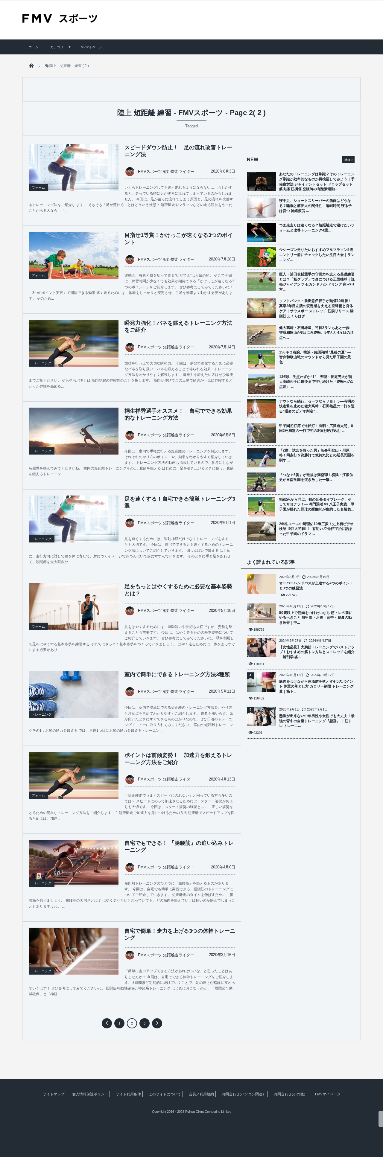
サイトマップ (53, 1094)
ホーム (33, 47)
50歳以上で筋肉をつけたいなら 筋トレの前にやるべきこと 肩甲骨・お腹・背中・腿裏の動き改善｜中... (315, 618)
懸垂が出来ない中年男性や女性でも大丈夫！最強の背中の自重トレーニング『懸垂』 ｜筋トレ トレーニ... (317, 721)
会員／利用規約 (201, 1094)
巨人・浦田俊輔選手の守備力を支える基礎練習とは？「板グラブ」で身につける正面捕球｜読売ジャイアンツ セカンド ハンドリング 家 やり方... (317, 281)
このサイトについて (165, 1094)
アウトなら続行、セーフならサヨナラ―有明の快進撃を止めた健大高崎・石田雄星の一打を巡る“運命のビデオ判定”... (317, 406)
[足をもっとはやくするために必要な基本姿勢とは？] (73, 613)
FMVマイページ (90, 47)
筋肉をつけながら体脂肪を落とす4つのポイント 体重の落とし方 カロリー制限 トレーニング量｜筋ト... (316, 686)
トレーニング (41, 363)
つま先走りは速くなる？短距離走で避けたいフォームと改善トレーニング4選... (317, 227)
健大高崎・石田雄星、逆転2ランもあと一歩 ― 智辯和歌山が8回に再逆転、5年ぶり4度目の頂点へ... (316, 333)
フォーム (38, 187)
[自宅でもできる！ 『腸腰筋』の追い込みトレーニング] (73, 862)
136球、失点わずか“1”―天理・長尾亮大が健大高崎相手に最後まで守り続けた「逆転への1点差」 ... (316, 382)
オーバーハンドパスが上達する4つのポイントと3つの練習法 (316, 585)
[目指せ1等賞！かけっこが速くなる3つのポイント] (73, 262)
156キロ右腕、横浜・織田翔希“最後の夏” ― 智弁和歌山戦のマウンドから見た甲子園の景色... (315, 357)
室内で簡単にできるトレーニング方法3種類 (177, 674)
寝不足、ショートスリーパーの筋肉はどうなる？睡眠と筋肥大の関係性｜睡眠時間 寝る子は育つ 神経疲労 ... (315, 206)
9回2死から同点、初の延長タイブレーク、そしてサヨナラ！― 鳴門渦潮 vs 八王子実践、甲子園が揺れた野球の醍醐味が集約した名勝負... (316, 504)
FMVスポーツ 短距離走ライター (166, 171)
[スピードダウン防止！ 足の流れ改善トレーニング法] (73, 174)
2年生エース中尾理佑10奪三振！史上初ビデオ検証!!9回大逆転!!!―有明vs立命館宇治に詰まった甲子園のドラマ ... (316, 529)
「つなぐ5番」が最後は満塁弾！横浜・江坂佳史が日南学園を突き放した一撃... (316, 477)
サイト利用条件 (128, 1094)
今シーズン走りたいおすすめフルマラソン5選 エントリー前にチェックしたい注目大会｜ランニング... (317, 255)
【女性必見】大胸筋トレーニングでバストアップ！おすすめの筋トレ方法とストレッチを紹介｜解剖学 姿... (317, 652)
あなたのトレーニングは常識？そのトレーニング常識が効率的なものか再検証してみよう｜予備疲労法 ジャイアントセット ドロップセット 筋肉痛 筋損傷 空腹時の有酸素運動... (317, 181)
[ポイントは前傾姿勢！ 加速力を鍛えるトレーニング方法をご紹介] (73, 782)
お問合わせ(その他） (290, 1094)
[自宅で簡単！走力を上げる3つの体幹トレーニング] (73, 957)
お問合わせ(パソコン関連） (244, 1094)
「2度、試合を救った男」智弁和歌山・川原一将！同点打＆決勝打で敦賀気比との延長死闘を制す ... (317, 455)
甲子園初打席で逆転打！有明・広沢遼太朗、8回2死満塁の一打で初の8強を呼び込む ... (316, 428)
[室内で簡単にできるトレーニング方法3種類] (73, 701)
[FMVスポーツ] (59, 20)
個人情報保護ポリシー (90, 1094)
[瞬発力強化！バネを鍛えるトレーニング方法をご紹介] (73, 349)
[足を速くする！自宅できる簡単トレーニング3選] (73, 525)
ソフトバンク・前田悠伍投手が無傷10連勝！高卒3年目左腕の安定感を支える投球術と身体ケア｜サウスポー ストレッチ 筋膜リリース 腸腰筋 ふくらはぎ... (316, 308)
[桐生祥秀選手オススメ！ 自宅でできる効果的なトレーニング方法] (73, 437)
